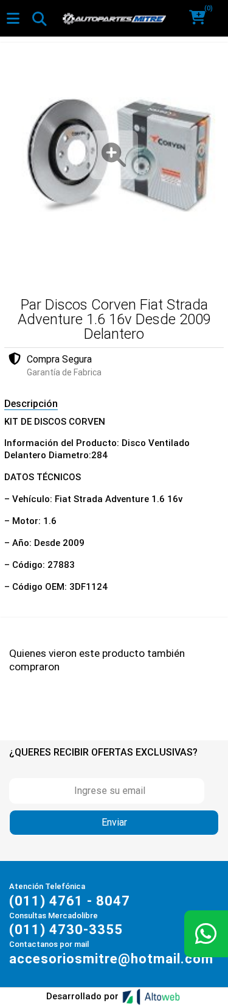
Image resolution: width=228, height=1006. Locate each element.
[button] (201, 18)
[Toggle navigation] (38, 18)
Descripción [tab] (31, 403)
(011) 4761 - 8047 (69, 901)
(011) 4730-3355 (66, 929)
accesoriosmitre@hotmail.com (111, 958)
